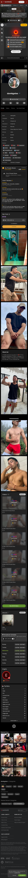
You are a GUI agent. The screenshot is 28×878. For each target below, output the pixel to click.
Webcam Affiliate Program (19, 822)
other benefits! (18, 49)
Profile (2, 108)
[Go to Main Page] (8, 1)
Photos (22, 5)
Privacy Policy (4, 817)
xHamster (12, 162)
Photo (12, 152)
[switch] (13, 639)
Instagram (18, 162)
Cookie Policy (17, 872)
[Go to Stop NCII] (9, 862)
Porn (14, 145)
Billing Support (4, 839)
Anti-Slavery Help (5, 830)
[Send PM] (24, 103)
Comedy (13, 147)
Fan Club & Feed (21, 108)
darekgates (4, 781)
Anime (6, 147)
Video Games (18, 157)
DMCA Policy (4, 822)
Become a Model (17, 817)
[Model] (25, 66)
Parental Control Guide (6, 827)
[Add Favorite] (2, 25)
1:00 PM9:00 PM (19, 644)
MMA (6, 152)
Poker (19, 152)
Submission (21, 145)
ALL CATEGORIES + (19, 803)
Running (6, 155)
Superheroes (8, 157)
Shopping (14, 155)
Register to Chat (15, 51)
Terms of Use (4, 820)
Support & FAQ (4, 837)
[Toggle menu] (1, 2)
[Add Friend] (17, 103)
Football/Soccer (8, 150)
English (21, 810)
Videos (15, 5)
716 (5, 629)
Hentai (17, 150)
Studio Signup (17, 820)
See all (22, 494)
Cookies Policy (4, 825)
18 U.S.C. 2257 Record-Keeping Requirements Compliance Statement (13, 867)
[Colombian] (3, 786)
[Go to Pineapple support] (2, 862)
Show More (13, 720)
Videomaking (8, 160)
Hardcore (7, 145)
